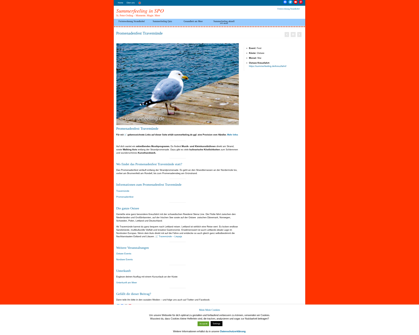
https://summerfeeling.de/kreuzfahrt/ (267, 66)
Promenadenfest (124, 196)
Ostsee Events (123, 253)
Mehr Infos (232, 134)
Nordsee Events (124, 259)
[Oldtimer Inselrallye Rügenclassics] (299, 34)
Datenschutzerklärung (233, 331)
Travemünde (122, 191)
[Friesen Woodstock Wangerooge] (287, 34)
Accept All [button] (203, 324)
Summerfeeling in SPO (140, 10)
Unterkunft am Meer (126, 282)
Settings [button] (216, 323)
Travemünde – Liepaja (170, 236)
